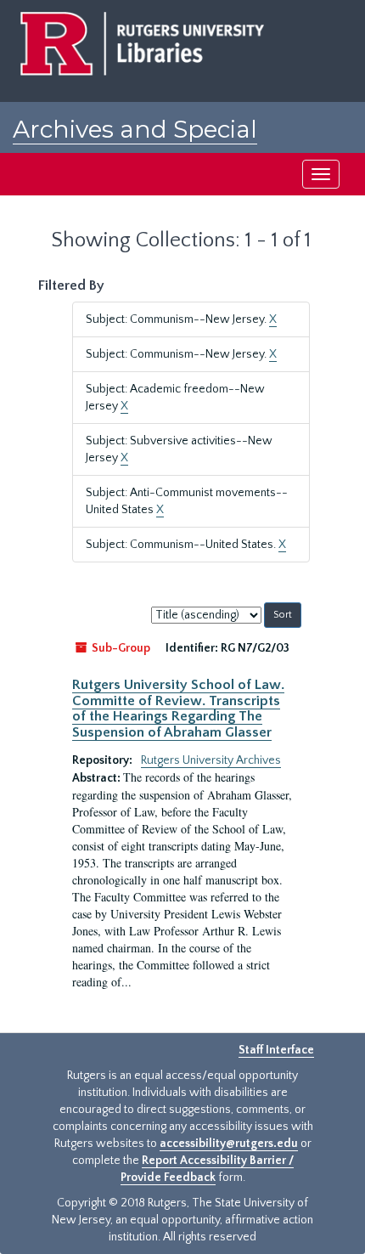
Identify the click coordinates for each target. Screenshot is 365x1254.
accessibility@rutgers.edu (229, 1143)
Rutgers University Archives (211, 760)
